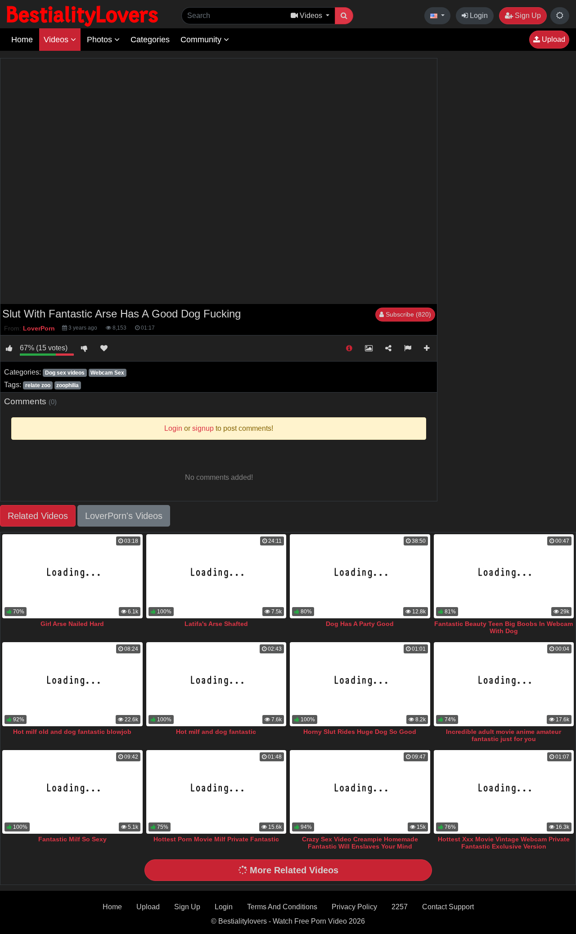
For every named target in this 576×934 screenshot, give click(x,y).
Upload (552, 39)
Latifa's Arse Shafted (216, 623)
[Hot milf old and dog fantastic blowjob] (72, 684)
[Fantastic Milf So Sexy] (72, 792)
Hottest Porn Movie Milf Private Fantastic (216, 839)
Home (22, 39)
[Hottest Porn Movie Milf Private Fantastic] (216, 792)
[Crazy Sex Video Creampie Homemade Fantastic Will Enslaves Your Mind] (360, 792)
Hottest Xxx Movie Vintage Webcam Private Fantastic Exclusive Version (504, 843)
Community (202, 39)
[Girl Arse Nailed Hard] (72, 576)
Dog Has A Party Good (360, 623)
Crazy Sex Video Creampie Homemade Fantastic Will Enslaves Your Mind (360, 843)
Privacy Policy (354, 907)
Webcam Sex (107, 373)
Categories (150, 39)
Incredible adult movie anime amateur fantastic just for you (503, 735)
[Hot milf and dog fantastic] (216, 684)
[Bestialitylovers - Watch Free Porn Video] (83, 15)
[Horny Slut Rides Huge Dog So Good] (360, 684)
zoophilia (67, 385)
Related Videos (38, 516)
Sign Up (527, 15)
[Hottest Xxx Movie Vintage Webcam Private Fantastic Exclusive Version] (504, 792)
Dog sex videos (65, 373)
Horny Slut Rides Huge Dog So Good (359, 731)
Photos (100, 39)
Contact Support (448, 907)
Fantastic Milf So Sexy (72, 839)
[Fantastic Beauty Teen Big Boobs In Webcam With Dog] (504, 576)
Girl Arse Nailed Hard (72, 623)
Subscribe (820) (407, 314)
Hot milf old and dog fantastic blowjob (72, 731)
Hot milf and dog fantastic (216, 731)
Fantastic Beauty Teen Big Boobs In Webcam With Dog (503, 627)
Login (478, 15)
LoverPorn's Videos (123, 516)
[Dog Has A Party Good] (360, 576)
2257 (400, 907)
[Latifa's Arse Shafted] (216, 576)
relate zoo (37, 385)
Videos (57, 39)
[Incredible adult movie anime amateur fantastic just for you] (504, 684)
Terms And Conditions (282, 907)
